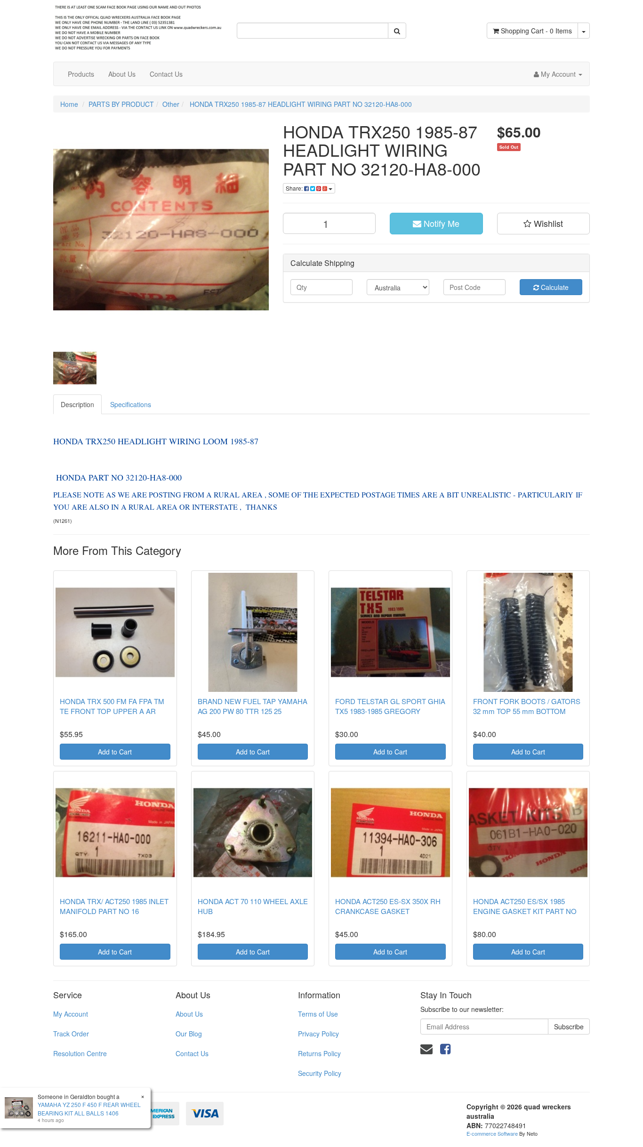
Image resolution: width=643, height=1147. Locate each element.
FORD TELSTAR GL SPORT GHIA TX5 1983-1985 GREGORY (390, 706)
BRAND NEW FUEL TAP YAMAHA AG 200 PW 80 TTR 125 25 (252, 706)
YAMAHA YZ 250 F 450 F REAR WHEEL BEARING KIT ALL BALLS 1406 (89, 1108)
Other (170, 104)
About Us (122, 74)
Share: (295, 188)
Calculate (554, 287)
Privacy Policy (318, 1033)
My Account (70, 1014)
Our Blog (189, 1033)
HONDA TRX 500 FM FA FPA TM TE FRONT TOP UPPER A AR (112, 706)
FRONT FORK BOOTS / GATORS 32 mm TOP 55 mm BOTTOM (526, 706)
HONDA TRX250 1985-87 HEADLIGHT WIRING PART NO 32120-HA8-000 (300, 104)
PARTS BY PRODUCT (121, 104)
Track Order (71, 1033)
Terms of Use (318, 1014)
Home (69, 104)
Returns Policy (319, 1053)
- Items (536, 30)
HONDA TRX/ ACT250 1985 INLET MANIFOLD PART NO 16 (114, 906)
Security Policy (319, 1073)
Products (81, 74)
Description (77, 404)
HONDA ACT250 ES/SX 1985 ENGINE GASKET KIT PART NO (525, 906)
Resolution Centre (80, 1053)
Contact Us (166, 74)
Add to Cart (115, 751)
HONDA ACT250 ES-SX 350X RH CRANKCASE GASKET (388, 906)
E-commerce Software (492, 1133)
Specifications (130, 404)
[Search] (397, 31)
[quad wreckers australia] (138, 25)
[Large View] (74, 368)
